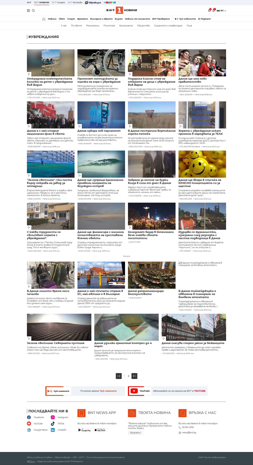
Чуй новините (187, 19)
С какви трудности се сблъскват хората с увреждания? (44, 235)
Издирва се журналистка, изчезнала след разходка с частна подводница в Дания (199, 235)
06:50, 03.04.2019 (135, 147)
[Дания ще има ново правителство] (202, 62)
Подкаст (206, 19)
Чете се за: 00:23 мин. (203, 199)
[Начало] (44, 19)
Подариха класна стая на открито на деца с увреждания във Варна (151, 81)
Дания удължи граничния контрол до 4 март (123, 345)
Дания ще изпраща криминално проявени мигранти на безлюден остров (100, 183)
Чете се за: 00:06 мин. (203, 95)
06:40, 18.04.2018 (34, 251)
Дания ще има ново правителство (192, 80)
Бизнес (119, 19)
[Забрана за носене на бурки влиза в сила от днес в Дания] (152, 164)
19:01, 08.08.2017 (34, 307)
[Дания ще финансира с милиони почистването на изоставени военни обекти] (101, 216)
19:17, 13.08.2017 (185, 251)
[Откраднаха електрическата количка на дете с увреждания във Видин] (51, 62)
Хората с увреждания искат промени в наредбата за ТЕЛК (200, 132)
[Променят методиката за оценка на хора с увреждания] (101, 62)
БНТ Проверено (161, 19)
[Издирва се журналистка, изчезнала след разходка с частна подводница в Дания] (202, 216)
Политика (109, 25)
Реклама (126, 256)
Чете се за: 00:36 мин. (51, 147)
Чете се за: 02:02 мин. (51, 98)
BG (222, 10)
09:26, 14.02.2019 (34, 199)
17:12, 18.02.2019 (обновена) (190, 147)
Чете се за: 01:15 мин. (51, 251)
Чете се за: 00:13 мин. (102, 144)
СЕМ (75, 457)
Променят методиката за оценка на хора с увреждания (98, 80)
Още (189, 25)
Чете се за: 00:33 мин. (101, 251)
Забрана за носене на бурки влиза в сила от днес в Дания (149, 182)
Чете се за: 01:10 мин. (101, 95)
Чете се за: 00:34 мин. (185, 353)
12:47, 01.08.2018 (135, 196)
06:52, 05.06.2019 (85, 144)
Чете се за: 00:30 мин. (152, 98)
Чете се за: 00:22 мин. (203, 310)
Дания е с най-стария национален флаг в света (46, 132)
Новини (52, 19)
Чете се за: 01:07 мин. (51, 307)
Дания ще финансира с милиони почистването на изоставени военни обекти (100, 235)
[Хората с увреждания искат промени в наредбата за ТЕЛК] (202, 114)
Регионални (92, 25)
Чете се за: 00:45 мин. (211, 147)
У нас (64, 25)
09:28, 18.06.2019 (34, 147)
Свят (62, 19)
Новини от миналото (137, 19)
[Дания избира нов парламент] (101, 114)
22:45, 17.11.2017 (135, 242)
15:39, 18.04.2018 (186, 199)
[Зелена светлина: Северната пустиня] (59, 327)
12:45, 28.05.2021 (85, 95)
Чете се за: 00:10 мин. (119, 359)
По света (76, 25)
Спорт (71, 19)
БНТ (29, 2)
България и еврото (101, 19)
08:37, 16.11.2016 (34, 353)
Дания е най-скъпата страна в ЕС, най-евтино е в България (100, 293)
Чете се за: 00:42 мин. (102, 199)
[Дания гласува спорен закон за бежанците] (194, 327)
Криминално (126, 25)
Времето (82, 19)
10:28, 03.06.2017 (135, 298)
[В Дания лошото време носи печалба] (51, 275)
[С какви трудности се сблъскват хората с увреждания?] (51, 216)
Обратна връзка (62, 457)
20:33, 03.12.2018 (85, 199)
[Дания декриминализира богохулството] (152, 275)
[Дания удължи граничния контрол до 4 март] (126, 327)
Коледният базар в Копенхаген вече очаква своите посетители (151, 235)
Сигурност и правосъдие (168, 25)
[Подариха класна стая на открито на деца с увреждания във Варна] (152, 62)
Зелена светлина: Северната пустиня (55, 343)
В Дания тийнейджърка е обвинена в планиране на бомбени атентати (197, 294)
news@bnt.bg (189, 432)
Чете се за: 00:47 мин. (51, 353)
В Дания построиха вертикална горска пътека (152, 132)
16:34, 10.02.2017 (186, 310)
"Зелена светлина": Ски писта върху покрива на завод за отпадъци (49, 183)
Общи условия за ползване (39, 457)
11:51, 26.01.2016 (168, 353)
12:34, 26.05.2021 (135, 98)
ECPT (81, 457)
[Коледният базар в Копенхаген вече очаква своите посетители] (152, 216)
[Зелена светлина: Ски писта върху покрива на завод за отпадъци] (51, 164)
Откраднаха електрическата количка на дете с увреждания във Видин (50, 81)
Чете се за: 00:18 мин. (152, 196)
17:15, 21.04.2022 (34, 98)
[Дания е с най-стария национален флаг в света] (51, 114)
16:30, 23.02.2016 (102, 359)
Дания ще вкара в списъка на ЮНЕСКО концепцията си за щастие (199, 183)
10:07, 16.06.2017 (85, 307)
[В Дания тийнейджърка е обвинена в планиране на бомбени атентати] (202, 275)
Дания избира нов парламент (99, 130)
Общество (143, 25)
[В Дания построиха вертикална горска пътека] (152, 114)
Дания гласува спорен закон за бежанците (193, 343)
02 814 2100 (188, 427)
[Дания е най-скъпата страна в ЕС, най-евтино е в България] (101, 275)
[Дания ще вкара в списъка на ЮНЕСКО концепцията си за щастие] (202, 164)
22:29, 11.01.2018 (84, 251)
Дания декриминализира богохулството (146, 293)
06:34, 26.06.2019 (186, 95)
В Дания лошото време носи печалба (48, 293)
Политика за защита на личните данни (105, 457)
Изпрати (135, 432)
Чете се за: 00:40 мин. (52, 199)
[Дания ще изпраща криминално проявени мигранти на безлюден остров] (101, 164)
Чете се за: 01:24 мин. (101, 307)
